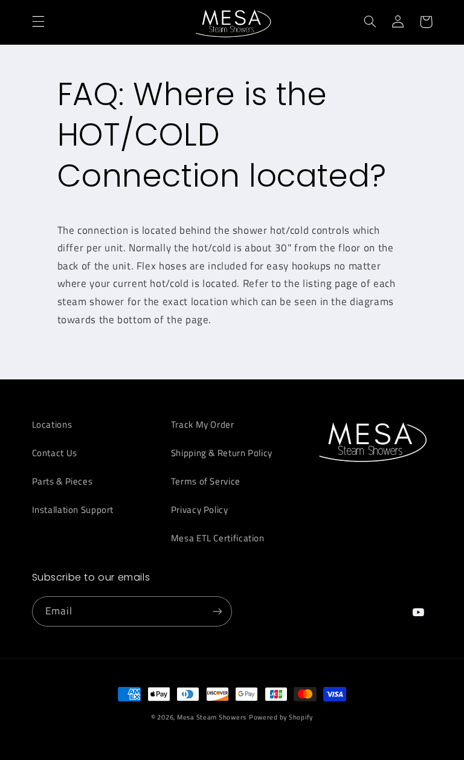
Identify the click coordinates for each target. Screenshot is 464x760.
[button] (38, 22)
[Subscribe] (217, 611)
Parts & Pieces (62, 481)
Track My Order (202, 424)
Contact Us (54, 453)
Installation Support (73, 510)
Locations (52, 424)
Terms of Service (205, 481)
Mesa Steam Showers (211, 717)
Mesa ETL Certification (218, 538)
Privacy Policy (199, 510)
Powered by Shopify (281, 717)
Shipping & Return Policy (221, 453)
